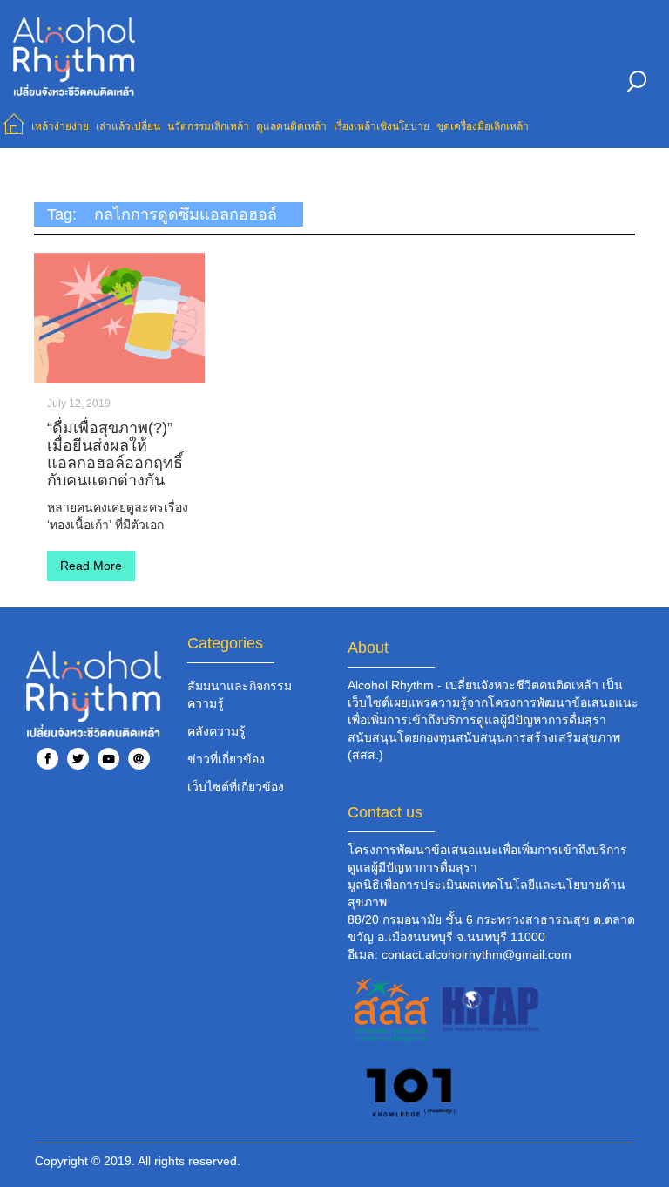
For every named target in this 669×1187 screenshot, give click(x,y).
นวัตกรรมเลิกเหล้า (208, 126)
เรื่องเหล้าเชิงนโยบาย (381, 126)
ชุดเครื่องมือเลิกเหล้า (482, 126)
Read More (91, 566)
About (368, 647)
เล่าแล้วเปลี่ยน (128, 126)
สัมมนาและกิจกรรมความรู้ (239, 694)
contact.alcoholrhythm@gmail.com (476, 954)
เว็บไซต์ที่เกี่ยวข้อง (235, 787)
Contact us (385, 812)
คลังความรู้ (216, 731)
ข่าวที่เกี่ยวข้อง (226, 759)
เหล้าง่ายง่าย (60, 126)
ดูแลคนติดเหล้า (291, 126)
